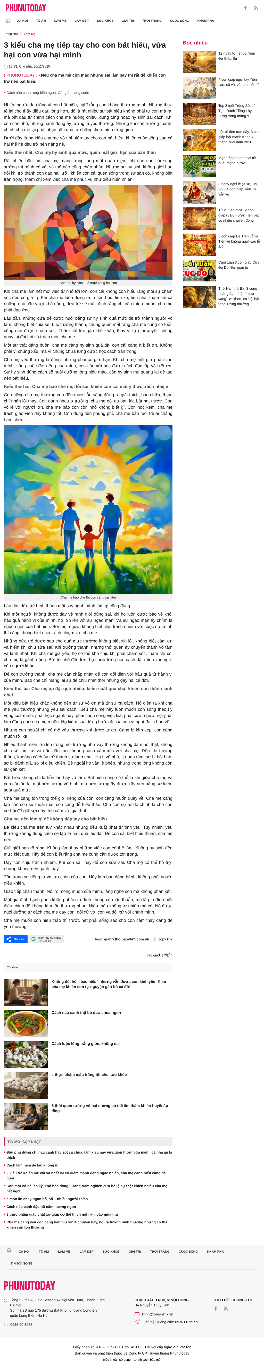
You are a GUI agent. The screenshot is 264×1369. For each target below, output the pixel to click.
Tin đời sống (21, 1263)
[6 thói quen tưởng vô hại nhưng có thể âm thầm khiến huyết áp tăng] (26, 1116)
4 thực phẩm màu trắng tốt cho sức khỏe (89, 1075)
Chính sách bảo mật (147, 1359)
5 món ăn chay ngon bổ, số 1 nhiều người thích (47, 1199)
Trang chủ (11, 34)
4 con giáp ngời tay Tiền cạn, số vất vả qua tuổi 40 (239, 82)
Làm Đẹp (82, 21)
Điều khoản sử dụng (117, 1359)
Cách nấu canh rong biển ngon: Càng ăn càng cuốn (47, 93)
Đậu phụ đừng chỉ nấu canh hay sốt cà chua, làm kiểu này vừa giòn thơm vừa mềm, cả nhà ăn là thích (89, 1154)
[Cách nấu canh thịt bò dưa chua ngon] (26, 1023)
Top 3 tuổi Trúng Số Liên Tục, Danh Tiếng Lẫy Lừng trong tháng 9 (238, 110)
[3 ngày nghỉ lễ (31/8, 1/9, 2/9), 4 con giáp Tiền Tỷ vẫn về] (199, 192)
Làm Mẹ (60, 21)
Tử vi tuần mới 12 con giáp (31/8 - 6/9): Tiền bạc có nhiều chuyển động (239, 215)
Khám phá (205, 21)
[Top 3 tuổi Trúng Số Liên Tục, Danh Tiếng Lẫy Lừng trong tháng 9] (199, 114)
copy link (165, 939)
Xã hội (22, 21)
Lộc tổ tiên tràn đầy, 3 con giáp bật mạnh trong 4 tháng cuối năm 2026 (239, 137)
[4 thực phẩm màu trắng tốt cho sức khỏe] (26, 1085)
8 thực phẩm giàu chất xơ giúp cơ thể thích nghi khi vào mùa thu (62, 1214)
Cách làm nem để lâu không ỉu (32, 1165)
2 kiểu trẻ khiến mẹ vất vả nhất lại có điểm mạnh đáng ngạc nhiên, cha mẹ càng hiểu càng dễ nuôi (86, 1175)
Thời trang (152, 21)
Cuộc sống (179, 21)
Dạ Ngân (165, 955)
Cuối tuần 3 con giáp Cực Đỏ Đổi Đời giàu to (238, 265)
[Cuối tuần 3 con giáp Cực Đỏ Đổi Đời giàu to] (199, 271)
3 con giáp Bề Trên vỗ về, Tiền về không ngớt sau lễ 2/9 (239, 241)
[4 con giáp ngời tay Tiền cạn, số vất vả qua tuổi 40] (199, 88)
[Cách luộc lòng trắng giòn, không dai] (26, 1054)
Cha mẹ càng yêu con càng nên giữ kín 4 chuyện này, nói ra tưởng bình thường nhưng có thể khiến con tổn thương (86, 1224)
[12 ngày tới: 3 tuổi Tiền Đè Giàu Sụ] (199, 62)
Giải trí (128, 21)
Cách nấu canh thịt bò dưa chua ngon (86, 1013)
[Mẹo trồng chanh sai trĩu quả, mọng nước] (199, 166)
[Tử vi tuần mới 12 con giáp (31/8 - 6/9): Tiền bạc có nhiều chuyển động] (199, 218)
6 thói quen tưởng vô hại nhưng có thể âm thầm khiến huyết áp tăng (110, 1108)
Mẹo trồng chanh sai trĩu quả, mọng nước (237, 160)
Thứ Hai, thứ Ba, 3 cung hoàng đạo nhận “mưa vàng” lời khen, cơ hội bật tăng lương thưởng (238, 296)
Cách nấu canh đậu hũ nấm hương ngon (41, 1207)
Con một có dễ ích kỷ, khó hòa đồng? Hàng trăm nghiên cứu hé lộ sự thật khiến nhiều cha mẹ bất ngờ (86, 1188)
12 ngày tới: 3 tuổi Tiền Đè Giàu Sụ (236, 56)
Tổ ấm (41, 21)
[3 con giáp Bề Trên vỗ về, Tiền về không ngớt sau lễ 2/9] (199, 245)
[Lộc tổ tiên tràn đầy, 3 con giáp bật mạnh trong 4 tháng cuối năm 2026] (199, 140)
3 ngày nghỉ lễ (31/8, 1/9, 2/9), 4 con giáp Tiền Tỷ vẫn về (238, 189)
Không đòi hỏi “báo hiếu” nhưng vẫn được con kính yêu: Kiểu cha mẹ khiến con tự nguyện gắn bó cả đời (109, 984)
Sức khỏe (105, 21)
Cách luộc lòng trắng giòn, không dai (86, 1044)
